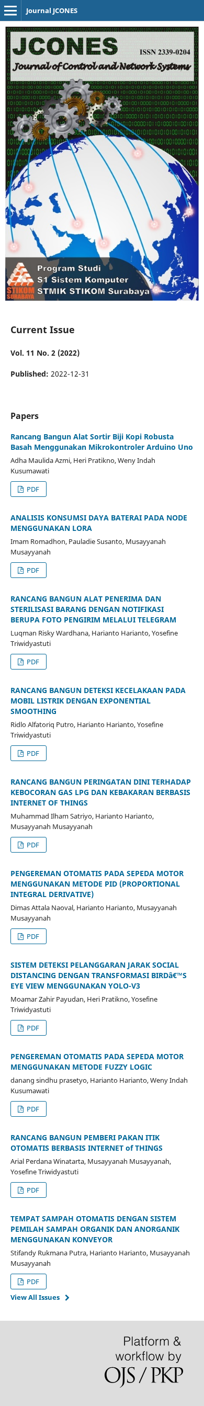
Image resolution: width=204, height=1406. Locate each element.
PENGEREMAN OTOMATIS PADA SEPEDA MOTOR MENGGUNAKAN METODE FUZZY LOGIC (97, 1061)
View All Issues (35, 1297)
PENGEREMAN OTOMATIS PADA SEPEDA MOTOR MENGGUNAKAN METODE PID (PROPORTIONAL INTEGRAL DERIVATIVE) (97, 883)
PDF (32, 489)
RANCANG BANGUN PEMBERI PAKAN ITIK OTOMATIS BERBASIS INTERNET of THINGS (86, 1142)
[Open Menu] (10, 10)
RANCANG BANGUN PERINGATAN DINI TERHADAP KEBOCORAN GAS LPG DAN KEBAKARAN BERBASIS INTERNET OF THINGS (100, 792)
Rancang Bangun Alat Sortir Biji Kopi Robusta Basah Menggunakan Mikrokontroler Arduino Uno (101, 442)
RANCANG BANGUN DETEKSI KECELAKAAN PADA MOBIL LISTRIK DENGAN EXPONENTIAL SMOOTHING (98, 700)
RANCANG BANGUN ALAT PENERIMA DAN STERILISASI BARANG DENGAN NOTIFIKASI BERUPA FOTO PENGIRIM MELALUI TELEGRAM (93, 609)
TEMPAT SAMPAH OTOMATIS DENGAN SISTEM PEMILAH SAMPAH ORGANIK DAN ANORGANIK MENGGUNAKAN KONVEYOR (94, 1229)
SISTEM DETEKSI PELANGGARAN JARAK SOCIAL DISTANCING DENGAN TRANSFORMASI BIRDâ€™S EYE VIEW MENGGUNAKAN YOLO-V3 (98, 975)
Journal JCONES (51, 10)
